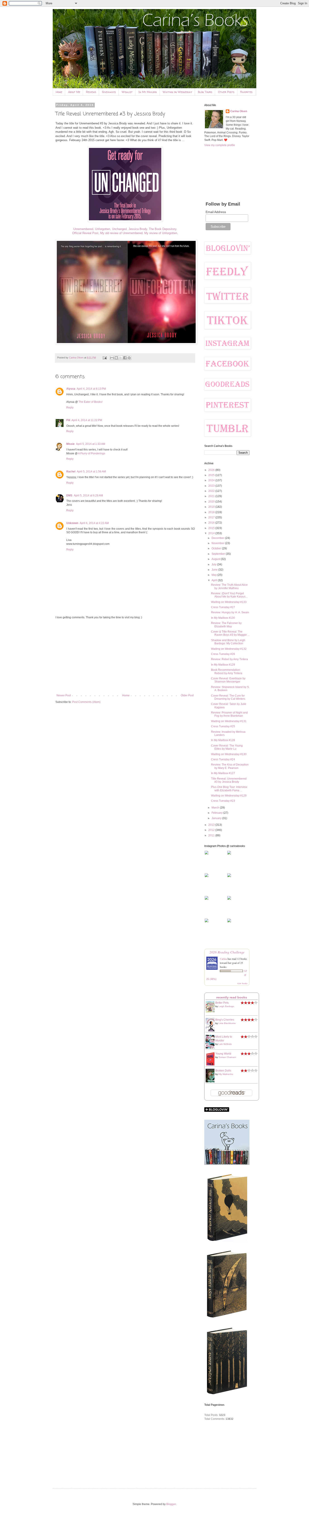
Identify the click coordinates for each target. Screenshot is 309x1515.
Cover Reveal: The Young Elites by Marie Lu (227, 747)
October (217, 548)
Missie (70, 444)
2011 (211, 835)
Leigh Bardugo (226, 1006)
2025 (211, 475)
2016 (211, 522)
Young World (223, 1053)
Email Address (216, 212)
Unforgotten (102, 229)
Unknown (72, 523)
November (218, 543)
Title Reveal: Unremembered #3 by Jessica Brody (229, 780)
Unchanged (119, 229)
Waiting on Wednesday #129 (229, 795)
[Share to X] (120, 358)
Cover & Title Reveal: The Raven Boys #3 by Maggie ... (230, 633)
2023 (211, 485)
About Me (74, 92)
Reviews (91, 92)
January (217, 818)
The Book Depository (162, 229)
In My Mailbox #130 (223, 617)
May (214, 574)
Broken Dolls (223, 1070)
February (217, 812)
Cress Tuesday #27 (223, 607)
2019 (211, 506)
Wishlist (127, 92)
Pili (68, 420)
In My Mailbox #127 (223, 773)
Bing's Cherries (224, 1019)
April (215, 580)
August (216, 559)
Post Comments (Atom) (86, 702)
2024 (211, 480)
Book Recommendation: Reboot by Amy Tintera (226, 671)
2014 (211, 533)
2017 (211, 517)
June (215, 569)
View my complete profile (219, 145)
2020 (211, 501)
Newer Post (64, 695)
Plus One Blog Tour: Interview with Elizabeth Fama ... (229, 788)
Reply (70, 407)
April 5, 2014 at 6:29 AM (88, 495)
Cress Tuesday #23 (223, 800)
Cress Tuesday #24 (223, 759)
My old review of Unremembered (121, 233)
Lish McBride (225, 1044)
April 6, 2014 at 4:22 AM (94, 523)
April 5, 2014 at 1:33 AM (90, 444)
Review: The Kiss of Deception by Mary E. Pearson (230, 766)
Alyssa (70, 388)
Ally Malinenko (225, 1074)
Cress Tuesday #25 (223, 726)
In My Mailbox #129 (223, 664)
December (218, 538)
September (219, 553)
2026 (211, 470)
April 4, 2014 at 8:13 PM (91, 388)
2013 (211, 824)
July (214, 564)
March (216, 807)
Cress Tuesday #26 (223, 654)
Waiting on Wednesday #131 (229, 721)
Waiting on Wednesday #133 (229, 602)
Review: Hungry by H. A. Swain (230, 612)
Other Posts (226, 92)
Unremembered (83, 229)
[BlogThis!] (116, 358)
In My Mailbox (147, 92)
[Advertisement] (125, 656)
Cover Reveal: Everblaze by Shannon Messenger (228, 680)
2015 (211, 528)
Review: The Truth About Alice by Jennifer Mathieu (229, 586)
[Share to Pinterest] (129, 358)
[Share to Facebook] (125, 358)
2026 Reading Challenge (227, 952)
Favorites (246, 92)
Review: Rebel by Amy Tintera (229, 659)
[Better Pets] (211, 1011)
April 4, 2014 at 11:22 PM (86, 420)
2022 (211, 491)
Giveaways (109, 92)
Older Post (187, 695)
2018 (211, 512)
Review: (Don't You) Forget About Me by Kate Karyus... (229, 595)
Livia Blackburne (227, 1023)
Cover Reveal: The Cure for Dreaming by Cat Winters (228, 697)
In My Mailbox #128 (223, 740)
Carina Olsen (238, 111)
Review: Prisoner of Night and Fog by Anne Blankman (229, 714)
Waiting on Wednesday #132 (229, 648)
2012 (211, 830)
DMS (69, 495)
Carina (223, 958)
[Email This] (112, 358)
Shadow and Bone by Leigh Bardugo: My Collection (228, 642)
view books (242, 983)
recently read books (231, 997)
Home (59, 92)
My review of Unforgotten (160, 233)
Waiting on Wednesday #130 (229, 754)
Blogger (171, 1504)
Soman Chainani (227, 1057)
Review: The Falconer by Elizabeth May (226, 624)
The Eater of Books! (90, 401)
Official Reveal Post (85, 233)
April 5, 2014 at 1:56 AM (91, 471)
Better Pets (222, 1002)
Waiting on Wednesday (177, 92)
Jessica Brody (137, 229)
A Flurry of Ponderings (91, 453)
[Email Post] (104, 357)
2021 (211, 496)
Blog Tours (205, 92)
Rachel (70, 471)
